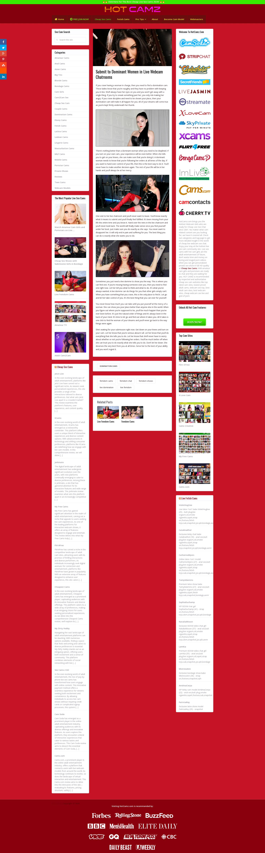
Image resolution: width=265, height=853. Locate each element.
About (155, 19)
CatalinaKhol (185, 530)
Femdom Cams (127, 421)
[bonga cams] (194, 158)
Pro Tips (140, 19)
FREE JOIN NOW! (81, 19)
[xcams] (194, 136)
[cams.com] (194, 190)
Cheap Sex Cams (103, 19)
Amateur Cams (62, 58)
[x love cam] (194, 113)
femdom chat (126, 381)
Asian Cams (60, 69)
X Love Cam (184, 395)
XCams (58, 418)
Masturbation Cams (64, 148)
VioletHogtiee (185, 505)
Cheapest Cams (62, 587)
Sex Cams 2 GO (62, 670)
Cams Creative (186, 425)
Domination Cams (108, 366)
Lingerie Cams (61, 142)
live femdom (126, 387)
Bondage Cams (62, 86)
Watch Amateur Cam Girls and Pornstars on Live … (70, 229)
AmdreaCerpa (185, 685)
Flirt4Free (59, 545)
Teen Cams (60, 182)
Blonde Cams (61, 80)
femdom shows (146, 381)
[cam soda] (194, 42)
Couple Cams (61, 108)
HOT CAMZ (57, 803)
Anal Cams (60, 63)
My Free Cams (61, 506)
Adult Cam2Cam (63, 355)
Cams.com (60, 755)
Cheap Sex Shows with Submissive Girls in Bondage (69, 262)
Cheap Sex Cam (62, 103)
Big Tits (58, 75)
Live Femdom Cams (105, 421)
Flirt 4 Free (184, 364)
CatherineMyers (186, 555)
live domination (106, 387)
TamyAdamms (186, 580)
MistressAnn (185, 669)
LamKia (182, 646)
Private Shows (61, 171)
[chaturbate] (194, 70)
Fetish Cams (123, 19)
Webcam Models (62, 188)
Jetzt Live (59, 373)
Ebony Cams (61, 120)
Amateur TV (61, 325)
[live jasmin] (194, 92)
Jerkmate (59, 462)
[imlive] (194, 174)
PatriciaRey (184, 702)
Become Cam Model (174, 19)
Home (61, 19)
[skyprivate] (194, 125)
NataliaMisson (186, 621)
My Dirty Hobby (62, 628)
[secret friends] (194, 82)
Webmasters (196, 19)
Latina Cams (61, 131)
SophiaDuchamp (187, 602)
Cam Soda (59, 714)
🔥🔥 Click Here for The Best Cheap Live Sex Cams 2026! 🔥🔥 (133, 1)
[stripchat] (194, 56)
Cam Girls (59, 92)
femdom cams (106, 381)
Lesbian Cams (61, 137)
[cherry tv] (194, 212)
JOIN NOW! (194, 322)
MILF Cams (60, 154)
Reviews (58, 176)
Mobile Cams (61, 159)
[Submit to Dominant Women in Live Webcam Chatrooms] (132, 128)
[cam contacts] (194, 202)
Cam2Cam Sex (61, 97)
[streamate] (194, 102)
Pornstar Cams (62, 165)
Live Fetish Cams (189, 498)
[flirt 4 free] (194, 147)
